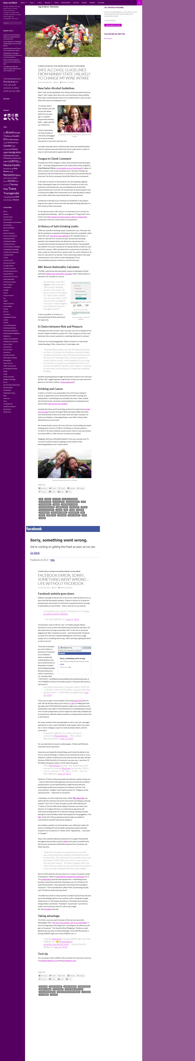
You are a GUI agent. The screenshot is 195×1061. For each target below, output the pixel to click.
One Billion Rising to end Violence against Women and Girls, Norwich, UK (12, 69)
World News (7, 412)
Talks (31, 2)
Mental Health (11, 165)
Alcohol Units (59, 501)
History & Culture (8, 303)
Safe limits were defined (59, 236)
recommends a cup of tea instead (68, 168)
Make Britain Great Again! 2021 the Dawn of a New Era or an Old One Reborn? (12, 55)
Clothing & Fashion (9, 238)
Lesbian (5, 320)
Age (41, 499)
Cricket (5, 257)
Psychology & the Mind (10, 368)
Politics (76, 2)
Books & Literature (9, 233)
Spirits (42, 515)
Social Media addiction (74, 989)
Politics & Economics (9, 366)
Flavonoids (74, 507)
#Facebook (56, 939)
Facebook (43, 986)
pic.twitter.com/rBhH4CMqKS (56, 944)
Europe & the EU (8, 274)
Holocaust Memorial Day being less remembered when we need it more (11, 37)
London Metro (84, 986)
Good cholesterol (46, 510)
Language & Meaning (9, 317)
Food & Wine (58, 66)
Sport (5, 396)
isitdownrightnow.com (49, 960)
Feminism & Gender (9, 282)
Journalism (6, 314)
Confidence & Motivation (11, 252)
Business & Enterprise (10, 236)
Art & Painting (7, 225)
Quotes (5, 178)
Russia (5, 181)
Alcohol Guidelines (70, 499)
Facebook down (55, 986)
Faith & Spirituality (8, 279)
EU (5, 139)
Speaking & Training (9, 393)
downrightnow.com (68, 960)
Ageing (48, 499)
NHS (4, 168)
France (84, 507)
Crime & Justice (8, 260)
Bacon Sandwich (73, 501)
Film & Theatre (7, 284)
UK (13, 197)
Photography (65, 2)
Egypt (10, 136)
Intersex (7, 155)
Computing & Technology (48, 571)
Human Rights (7, 306)
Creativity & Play (8, 255)
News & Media (64, 571)
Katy (56, 82)
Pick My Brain (9, 81)
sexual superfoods (67, 382)
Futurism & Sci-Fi (8, 295)
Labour (19, 158)
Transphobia (7, 197)
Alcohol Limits (45, 501)
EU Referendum (13, 139)
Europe (5, 142)
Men (66, 510)
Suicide (11, 180)
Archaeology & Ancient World (12, 222)
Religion (15, 178)
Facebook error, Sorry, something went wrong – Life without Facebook (63, 579)
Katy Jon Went (10, 2)
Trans (12, 188)
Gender (84, 2)
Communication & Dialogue (11, 247)
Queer (5, 374)
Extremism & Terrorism (10, 276)
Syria (16, 181)
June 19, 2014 (72, 619)
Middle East (6, 336)
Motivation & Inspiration (10, 341)
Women (42, 518)
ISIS (12, 155)
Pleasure (80, 510)
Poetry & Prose (8, 363)
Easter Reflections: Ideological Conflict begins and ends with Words (12, 43)
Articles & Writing (8, 228)
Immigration (15, 152)
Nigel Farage (10, 168)
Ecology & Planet (8, 266)
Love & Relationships (9, 325)
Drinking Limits (62, 507)
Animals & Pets (8, 217)
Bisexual (6, 230)
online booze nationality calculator (59, 274)
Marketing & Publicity (9, 328)
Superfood (51, 515)
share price (78, 700)
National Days (7, 347)
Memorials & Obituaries (10, 331)
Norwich (8, 174)
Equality (16, 136)
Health (5, 301)
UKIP (17, 197)
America (6, 214)
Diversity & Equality (9, 263)
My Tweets (108, 38)
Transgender (11, 193)
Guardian (47, 909)
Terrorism (6, 185)
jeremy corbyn (12, 158)
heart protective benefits (57, 404)
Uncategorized (7, 404)
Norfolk (11, 171)
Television (62, 515)
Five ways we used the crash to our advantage (69, 923)
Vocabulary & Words (9, 406)
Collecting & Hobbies (9, 241)
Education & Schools (9, 268)
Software (101, 2)
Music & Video (7, 344)
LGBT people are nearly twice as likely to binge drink (67, 217)
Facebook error (70, 986)
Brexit (10, 132)
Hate (13, 146)
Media (56, 2)
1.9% (72, 703)
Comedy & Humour (45, 66)
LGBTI (6, 161)
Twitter (54, 994)
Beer (83, 501)
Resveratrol (74, 512)
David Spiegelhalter (47, 507)
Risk (83, 512)
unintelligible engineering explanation (70, 876)
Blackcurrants (45, 504)
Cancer (56, 504)
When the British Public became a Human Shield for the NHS (12, 62)
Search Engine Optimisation (11, 385)
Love (19, 161)
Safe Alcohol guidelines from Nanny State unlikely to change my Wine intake (64, 74)
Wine (84, 515)
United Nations (8, 200)
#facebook (66, 768)
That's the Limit (74, 515)
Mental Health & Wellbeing (74, 66)
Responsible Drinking (59, 512)
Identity (5, 309)
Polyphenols (44, 512)
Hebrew (92, 2)
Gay (16, 143)
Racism (10, 178)
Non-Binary (6, 352)
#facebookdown (61, 735)
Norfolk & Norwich (9, 355)
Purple (5, 371)
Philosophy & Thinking (10, 358)
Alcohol (57, 499)
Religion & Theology (9, 379)
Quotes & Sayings (8, 377)
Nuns (72, 510)
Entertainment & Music (10, 271)
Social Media (75, 571)
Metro (65, 841)
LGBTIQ (59, 510)
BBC (40, 817)
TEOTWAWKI (44, 994)
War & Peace (7, 409)
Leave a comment (68, 82)
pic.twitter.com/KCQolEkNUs (55, 614)
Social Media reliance (47, 992)
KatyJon (6, 99)
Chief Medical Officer (69, 504)
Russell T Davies (45, 989)
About (23, 2)
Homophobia (7, 149)
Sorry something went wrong (69, 992)
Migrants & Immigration (10, 339)
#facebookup (54, 765)
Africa (5, 211)
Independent (46, 879)
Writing (47, 2)
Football (5, 290)
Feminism (11, 142)
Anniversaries (7, 219)
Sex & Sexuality (7, 387)
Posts (40, 2)
